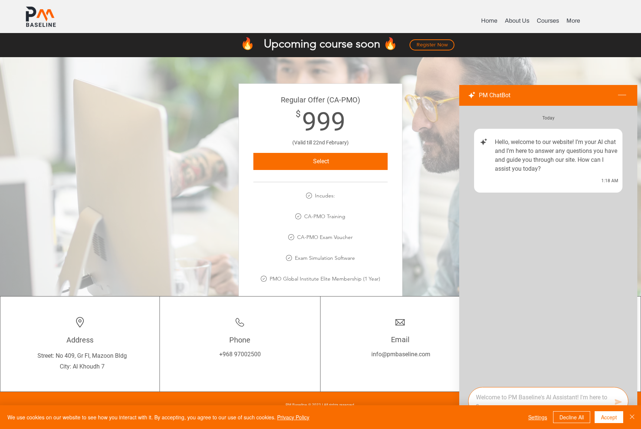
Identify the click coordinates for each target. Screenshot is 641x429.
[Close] (632, 417)
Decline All (571, 417)
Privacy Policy (293, 417)
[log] (548, 244)
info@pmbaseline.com (400, 354)
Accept (609, 417)
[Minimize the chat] (622, 95)
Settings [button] (537, 417)
